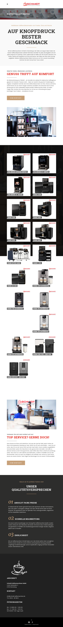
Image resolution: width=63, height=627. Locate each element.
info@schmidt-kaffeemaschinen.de (16, 596)
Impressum (35, 624)
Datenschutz (28, 624)
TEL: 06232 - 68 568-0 (13, 598)
